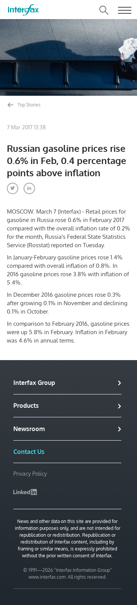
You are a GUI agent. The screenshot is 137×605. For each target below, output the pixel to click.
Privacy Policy (30, 473)
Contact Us (29, 451)
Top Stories (28, 105)
